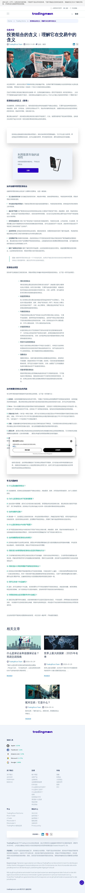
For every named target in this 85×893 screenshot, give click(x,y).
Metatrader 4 (11, 821)
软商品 (58, 777)
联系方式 (10, 782)
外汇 (57, 787)
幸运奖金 (34, 804)
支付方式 (34, 813)
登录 (76, 14)
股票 (57, 784)
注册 (28, 170)
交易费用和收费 (37, 782)
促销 (33, 794)
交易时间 (34, 779)
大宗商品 (59, 779)
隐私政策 (34, 821)
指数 (57, 774)
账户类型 (34, 774)
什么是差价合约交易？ (39, 787)
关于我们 (10, 774)
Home (10, 21)
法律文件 (34, 823)
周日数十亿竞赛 (37, 799)
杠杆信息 (34, 784)
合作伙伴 (10, 777)
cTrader (9, 818)
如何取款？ (35, 818)
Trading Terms (21, 21)
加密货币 (59, 782)
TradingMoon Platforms (15, 813)
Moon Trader (11, 816)
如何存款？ (35, 816)
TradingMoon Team (15, 44)
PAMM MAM (10, 779)
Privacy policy (36, 825)
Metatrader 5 (11, 823)
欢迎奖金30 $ (36, 797)
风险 (28, 84)
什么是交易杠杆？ (37, 792)
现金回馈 (34, 802)
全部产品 (34, 777)
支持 (66, 8)
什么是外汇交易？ (37, 789)
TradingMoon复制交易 (14, 825)
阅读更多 (10, 676)
